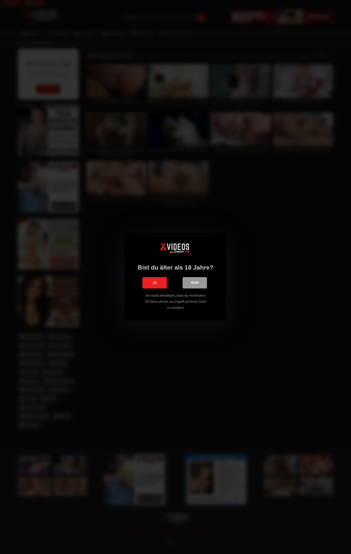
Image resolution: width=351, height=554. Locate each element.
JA (155, 282)
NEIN (195, 282)
